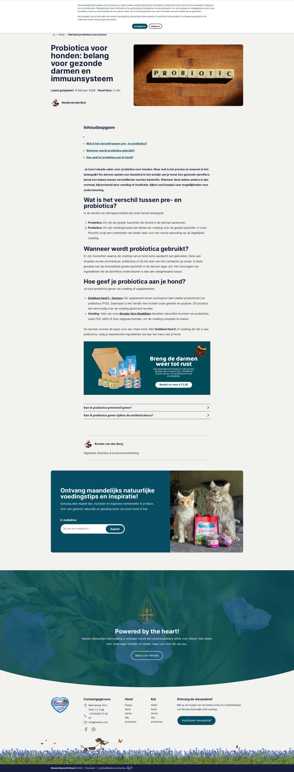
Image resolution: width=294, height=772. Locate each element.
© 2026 (66, 768)
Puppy (128, 704)
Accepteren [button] (139, 26)
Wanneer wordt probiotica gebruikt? (110, 150)
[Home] (53, 35)
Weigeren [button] (155, 26)
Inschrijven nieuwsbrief (196, 720)
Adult (128, 709)
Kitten (154, 704)
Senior (128, 713)
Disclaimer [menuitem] (90, 768)
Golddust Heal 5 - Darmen (105, 298)
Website (109, 768)
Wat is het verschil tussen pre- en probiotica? (116, 143)
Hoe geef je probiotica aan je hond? (109, 157)
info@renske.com (98, 722)
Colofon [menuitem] (102, 768)
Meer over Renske (147, 655)
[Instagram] (93, 729)
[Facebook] (86, 729)
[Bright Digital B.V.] (129, 768)
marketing (120, 768)
